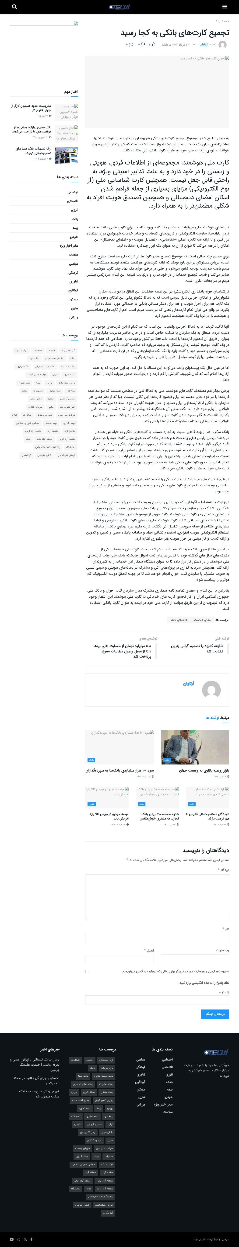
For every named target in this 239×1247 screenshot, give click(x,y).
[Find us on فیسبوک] (31, 1239)
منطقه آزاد (53, 431)
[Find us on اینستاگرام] (18, 1239)
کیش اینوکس (44, 455)
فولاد (14, 415)
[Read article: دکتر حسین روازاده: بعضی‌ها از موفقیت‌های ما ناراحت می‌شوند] (66, 133)
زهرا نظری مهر (67, 407)
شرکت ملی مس (66, 415)
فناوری (74, 281)
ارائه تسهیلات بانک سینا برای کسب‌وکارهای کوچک (33, 150)
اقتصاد (52, 351)
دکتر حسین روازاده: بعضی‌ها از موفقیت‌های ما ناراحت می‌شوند (31, 129)
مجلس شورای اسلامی (27, 423)
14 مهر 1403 (220, 777)
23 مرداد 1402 (181, 44)
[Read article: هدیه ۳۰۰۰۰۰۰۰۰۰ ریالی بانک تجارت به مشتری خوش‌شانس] (157, 797)
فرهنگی (73, 272)
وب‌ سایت (222, 950)
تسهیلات (37, 391)
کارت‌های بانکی (178, 620)
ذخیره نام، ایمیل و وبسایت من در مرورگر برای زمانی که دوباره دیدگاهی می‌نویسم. (175, 971)
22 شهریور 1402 (40, 137)
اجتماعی (72, 192)
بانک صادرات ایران (45, 367)
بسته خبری (69, 375)
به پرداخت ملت (67, 383)
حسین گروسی (67, 399)
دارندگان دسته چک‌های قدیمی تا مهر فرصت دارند (207, 816)
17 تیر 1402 (170, 825)
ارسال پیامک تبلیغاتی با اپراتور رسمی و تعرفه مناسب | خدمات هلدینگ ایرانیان (35, 1065)
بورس (49, 383)
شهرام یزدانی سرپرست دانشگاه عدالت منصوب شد (39, 1094)
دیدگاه (223, 870)
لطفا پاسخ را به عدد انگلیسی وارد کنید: (204, 982)
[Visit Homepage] (120, 7)
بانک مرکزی (23, 367)
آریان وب (199, 1239)
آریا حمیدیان (68, 351)
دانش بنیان (36, 399)
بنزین (54, 375)
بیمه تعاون (24, 383)
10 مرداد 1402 (219, 825)
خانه (226, 21)
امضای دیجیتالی (202, 620)
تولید (24, 391)
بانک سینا (34, 359)
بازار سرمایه (21, 351)
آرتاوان (204, 44)
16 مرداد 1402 (144, 777)
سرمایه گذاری (35, 407)
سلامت (73, 254)
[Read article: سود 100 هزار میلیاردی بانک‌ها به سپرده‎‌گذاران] (119, 747)
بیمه (75, 227)
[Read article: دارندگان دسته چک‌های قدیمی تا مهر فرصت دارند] (207, 797)
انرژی (74, 209)
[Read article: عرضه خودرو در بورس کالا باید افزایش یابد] (107, 797)
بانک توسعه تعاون (55, 359)
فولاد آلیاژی (69, 423)
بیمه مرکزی (54, 391)
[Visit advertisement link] (44, 49)
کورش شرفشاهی (66, 455)
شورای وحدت (45, 415)
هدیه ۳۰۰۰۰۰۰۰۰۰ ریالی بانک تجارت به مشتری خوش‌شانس (159, 816)
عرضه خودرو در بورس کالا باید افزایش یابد (109, 816)
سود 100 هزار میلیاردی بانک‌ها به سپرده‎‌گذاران (120, 770)
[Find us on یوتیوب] (12, 1239)
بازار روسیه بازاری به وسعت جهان (204, 770)
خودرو (74, 236)
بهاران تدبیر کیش (37, 375)
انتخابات (38, 351)
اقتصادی (72, 201)
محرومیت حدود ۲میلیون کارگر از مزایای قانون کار (31, 108)
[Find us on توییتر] (25, 1239)
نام (225, 929)
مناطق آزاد (69, 431)
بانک (217, 21)
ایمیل (149, 950)
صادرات (27, 415)
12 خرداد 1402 (118, 825)
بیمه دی (71, 391)
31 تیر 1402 (43, 116)
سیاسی (73, 263)
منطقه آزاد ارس (33, 431)
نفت (28, 439)
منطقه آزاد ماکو (45, 439)
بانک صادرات (68, 367)
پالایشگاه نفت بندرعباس (47, 447)
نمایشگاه (70, 447)
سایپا (51, 407)
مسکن (74, 299)
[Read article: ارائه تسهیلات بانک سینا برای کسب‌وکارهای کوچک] (66, 155)
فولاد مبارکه (51, 423)
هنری (92, 804)
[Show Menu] (224, 7)
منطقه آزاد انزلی (67, 439)
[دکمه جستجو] (14, 7)
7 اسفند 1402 (42, 159)
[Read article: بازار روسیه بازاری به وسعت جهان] (195, 747)
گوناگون (73, 290)
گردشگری (26, 455)
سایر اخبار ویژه (69, 245)
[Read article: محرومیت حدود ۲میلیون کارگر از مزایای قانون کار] (66, 112)
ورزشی (73, 317)
